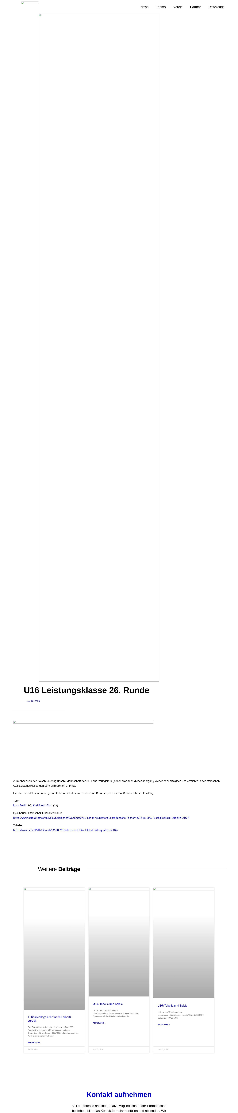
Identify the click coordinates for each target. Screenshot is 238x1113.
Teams (161, 7)
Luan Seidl (19, 805)
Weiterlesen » (34, 1042)
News (144, 7)
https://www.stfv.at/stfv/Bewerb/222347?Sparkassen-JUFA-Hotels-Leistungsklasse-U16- (65, 830)
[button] (232, 7)
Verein (177, 7)
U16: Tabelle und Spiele (172, 1005)
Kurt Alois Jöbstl (42, 805)
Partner (195, 7)
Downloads (216, 7)
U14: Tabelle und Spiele (108, 1003)
